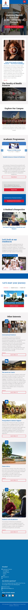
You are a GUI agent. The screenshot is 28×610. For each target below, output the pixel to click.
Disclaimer (11, 605)
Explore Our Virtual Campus (14, 26)
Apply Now (14, 189)
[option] (14, 150)
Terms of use (16, 605)
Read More (14, 177)
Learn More (13, 354)
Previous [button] (2, 150)
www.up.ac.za (6, 576)
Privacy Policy (22, 604)
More (5, 80)
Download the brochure (14, 201)
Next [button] (26, 150)
